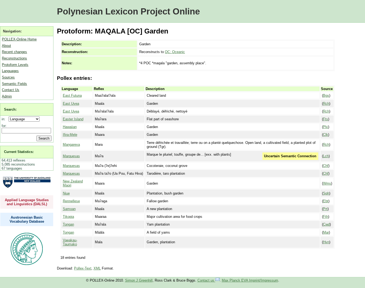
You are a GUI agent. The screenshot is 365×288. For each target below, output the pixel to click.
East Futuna (72, 95)
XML (97, 268)
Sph (326, 193)
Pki (325, 127)
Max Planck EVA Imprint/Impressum (250, 280)
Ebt (325, 201)
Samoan (69, 209)
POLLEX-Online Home (19, 39)
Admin (7, 96)
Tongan (68, 224)
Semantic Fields (14, 84)
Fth (325, 217)
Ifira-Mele (70, 135)
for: (4, 126)
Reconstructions (14, 58)
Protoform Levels (15, 65)
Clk (325, 135)
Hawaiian (70, 127)
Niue (66, 193)
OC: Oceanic (175, 52)
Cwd (326, 224)
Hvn (326, 242)
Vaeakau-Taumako (70, 242)
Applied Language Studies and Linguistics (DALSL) (27, 202)
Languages (10, 71)
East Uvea (71, 104)
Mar (326, 232)
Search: (10, 109)
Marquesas (71, 156)
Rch (326, 104)
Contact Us (10, 90)
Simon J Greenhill (139, 280)
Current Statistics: (19, 152)
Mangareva (71, 145)
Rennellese (71, 201)
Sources (8, 77)
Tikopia (68, 217)
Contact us (206, 280)
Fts (325, 119)
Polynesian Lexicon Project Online (128, 11)
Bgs (326, 95)
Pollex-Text (82, 268)
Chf (325, 166)
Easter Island (73, 119)
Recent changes (14, 52)
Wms (327, 183)
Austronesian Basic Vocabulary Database (27, 219)
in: (4, 119)
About (6, 46)
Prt (325, 209)
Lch (326, 156)
